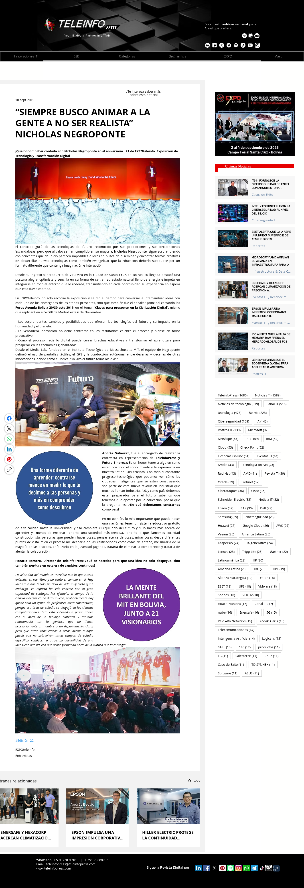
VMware (269, 586)
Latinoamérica (233, 560)
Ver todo (194, 780)
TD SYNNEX (264, 664)
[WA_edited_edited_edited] (246, 868)
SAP (248, 508)
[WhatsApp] (9, 438)
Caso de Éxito (232, 664)
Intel (253, 438)
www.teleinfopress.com (53, 868)
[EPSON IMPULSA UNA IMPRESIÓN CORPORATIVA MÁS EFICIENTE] (98, 806)
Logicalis (273, 638)
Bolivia (259, 412)
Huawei (228, 525)
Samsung (229, 516)
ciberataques (232, 490)
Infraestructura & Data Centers (271, 271)
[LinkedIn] (9, 449)
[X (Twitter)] (9, 428)
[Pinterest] (9, 459)
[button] (256, 35)
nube (226, 612)
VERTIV (252, 595)
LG (224, 655)
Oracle (227, 482)
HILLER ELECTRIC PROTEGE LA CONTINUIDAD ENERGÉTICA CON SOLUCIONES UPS (168, 835)
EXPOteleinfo (24, 749)
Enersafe (250, 612)
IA (263, 421)
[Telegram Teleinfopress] (244, 35)
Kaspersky (230, 543)
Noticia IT (270, 499)
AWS (284, 525)
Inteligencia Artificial (237, 638)
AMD (251, 473)
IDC (261, 569)
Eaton (269, 577)
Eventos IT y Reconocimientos (271, 297)
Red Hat (228, 473)
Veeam (227, 534)
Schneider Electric (236, 499)
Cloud (227, 447)
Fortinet (251, 482)
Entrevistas (23, 755)
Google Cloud (257, 525)
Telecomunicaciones (237, 629)
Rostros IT (259, 374)
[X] (221, 45)
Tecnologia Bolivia (259, 464)
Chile (273, 655)
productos (270, 647)
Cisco (259, 490)
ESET (226, 586)
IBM (273, 438)
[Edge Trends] (235, 45)
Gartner (280, 551)
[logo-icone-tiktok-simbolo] (261, 868)
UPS (246, 586)
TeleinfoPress (234, 395)
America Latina (257, 534)
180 (246, 647)
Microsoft (259, 430)
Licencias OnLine (235, 456)
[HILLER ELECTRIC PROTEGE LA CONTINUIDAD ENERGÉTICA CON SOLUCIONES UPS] (168, 806)
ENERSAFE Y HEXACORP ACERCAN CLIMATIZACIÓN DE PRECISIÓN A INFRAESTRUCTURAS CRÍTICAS (25, 835)
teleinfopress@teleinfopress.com (70, 864)
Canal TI (265, 603)
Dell (267, 508)
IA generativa (261, 543)
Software (229, 673)
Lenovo (227, 551)
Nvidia (227, 464)
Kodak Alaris (273, 621)
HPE (280, 569)
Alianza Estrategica (236, 577)
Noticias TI (269, 395)
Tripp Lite (253, 551)
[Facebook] (9, 418)
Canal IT (277, 404)
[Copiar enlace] (9, 469)
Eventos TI (269, 456)
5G (273, 612)
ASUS (253, 673)
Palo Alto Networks (236, 621)
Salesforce (247, 655)
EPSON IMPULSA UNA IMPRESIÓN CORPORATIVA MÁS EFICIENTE (97, 835)
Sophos (228, 595)
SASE (226, 647)
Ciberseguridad (263, 220)
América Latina (233, 569)
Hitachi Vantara (234, 603)
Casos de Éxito (262, 194)
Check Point (253, 447)
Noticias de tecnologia (240, 404)
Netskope (229, 438)
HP (259, 560)
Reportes (258, 246)
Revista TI (276, 473)
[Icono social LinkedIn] (198, 868)
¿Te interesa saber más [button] (144, 91)
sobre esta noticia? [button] (144, 94)
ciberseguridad (261, 516)
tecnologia (231, 412)
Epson (227, 508)
